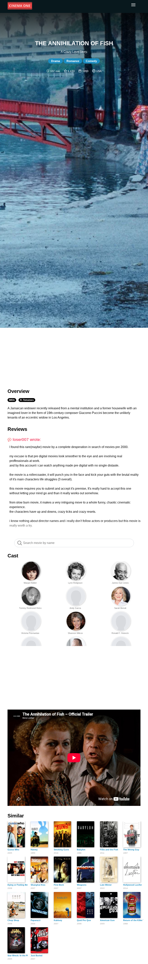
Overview (18, 391)
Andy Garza (75, 608)
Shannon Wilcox (75, 633)
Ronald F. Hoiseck (120, 633)
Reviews (17, 429)
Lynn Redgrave (75, 583)
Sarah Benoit (120, 608)
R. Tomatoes (27, 400)
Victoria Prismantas (30, 633)
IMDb (12, 400)
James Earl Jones (120, 583)
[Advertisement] (74, 356)
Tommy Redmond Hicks (30, 608)
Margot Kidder (30, 583)
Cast (13, 556)
